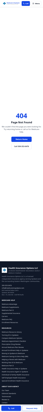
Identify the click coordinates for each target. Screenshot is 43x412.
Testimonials (6, 396)
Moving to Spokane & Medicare (13, 353)
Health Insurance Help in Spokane (14, 369)
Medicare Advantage (9, 304)
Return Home (21, 139)
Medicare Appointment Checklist (14, 341)
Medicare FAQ (7, 319)
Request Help (31, 408)
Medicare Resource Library (12, 332)
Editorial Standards (9, 393)
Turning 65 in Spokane (10, 335)
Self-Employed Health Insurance (14, 378)
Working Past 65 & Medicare (12, 362)
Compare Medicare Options (12, 338)
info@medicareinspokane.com (13, 288)
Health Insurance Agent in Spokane (15, 372)
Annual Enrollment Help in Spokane (15, 350)
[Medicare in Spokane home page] (11, 3)
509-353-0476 (7, 285)
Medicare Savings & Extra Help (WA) (15, 356)
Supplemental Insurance (11, 313)
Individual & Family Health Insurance (15, 375)
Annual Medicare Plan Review (13, 347)
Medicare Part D (8, 310)
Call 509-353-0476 (21, 146)
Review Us (5, 399)
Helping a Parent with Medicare (13, 359)
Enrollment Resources (10, 322)
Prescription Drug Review (11, 344)
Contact (4, 403)
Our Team (5, 390)
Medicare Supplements (10, 307)
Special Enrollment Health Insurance (15, 381)
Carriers (5, 316)
